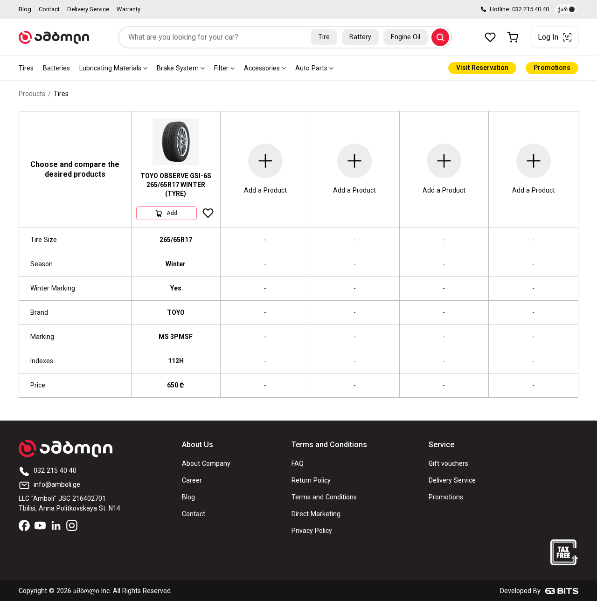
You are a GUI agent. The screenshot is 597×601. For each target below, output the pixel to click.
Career (192, 480)
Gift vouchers (448, 464)
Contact (49, 9)
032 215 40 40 (530, 9)
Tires (26, 68)
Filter (221, 68)
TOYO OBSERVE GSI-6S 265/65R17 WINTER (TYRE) (175, 185)
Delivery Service (88, 9)
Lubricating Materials (110, 68)
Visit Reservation (482, 68)
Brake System (178, 68)
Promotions (552, 68)
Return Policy (311, 480)
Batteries (56, 68)
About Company (206, 464)
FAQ (298, 464)
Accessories (262, 68)
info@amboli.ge (57, 485)
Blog (25, 9)
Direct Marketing (316, 514)
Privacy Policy (312, 531)
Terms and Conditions (324, 497)
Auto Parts (311, 68)
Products (32, 94)
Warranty (128, 9)
